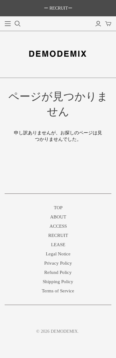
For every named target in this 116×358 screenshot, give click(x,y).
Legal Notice (58, 253)
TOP (58, 207)
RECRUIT (58, 235)
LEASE (58, 244)
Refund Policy (58, 272)
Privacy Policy (58, 263)
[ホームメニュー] (8, 24)
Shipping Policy (58, 281)
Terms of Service (58, 290)
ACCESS (58, 226)
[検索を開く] (18, 24)
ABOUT (58, 216)
